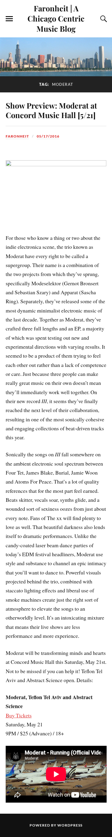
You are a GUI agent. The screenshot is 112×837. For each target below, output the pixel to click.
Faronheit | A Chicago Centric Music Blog (56, 18)
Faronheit (17, 136)
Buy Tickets (19, 715)
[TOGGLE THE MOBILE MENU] (9, 19)
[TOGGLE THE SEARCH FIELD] (102, 19)
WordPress (69, 825)
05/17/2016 (48, 136)
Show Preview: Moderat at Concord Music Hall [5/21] (51, 110)
